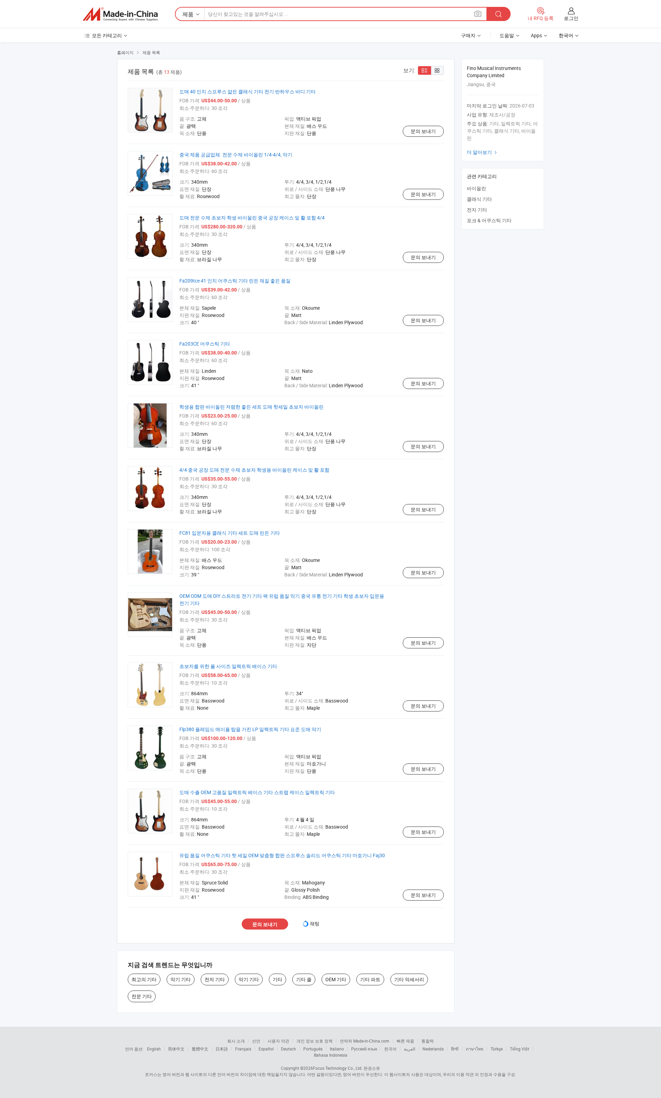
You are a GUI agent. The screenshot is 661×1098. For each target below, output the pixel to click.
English (154, 1048)
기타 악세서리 (409, 979)
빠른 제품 (405, 1041)
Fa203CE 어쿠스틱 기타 (204, 343)
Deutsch (288, 1048)
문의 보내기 (423, 131)
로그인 (571, 18)
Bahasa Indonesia (330, 1055)
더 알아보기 (483, 152)
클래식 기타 (479, 199)
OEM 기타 (335, 979)
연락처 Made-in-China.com (364, 1041)
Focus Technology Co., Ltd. (338, 1068)
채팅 (314, 923)
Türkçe (497, 1048)
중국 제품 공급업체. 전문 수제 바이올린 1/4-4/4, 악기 (235, 154)
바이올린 (476, 188)
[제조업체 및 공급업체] (120, 14)
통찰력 (427, 1041)
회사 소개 (236, 1041)
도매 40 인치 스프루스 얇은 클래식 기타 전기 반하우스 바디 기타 (247, 91)
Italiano (337, 1048)
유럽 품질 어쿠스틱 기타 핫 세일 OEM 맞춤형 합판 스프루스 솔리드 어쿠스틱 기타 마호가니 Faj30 (282, 855)
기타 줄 (304, 979)
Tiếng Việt (519, 1048)
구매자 (468, 35)
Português (313, 1048)
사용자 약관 (278, 1041)
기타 (277, 979)
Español (266, 1048)
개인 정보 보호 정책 (314, 1041)
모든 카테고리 (107, 35)
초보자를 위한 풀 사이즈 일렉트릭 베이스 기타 (228, 666)
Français (243, 1048)
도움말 (507, 35)
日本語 (222, 1048)
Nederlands (433, 1048)
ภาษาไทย (474, 1048)
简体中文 (176, 1048)
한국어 (390, 1048)
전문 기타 (142, 996)
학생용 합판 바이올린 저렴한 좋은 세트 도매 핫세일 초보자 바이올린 (251, 406)
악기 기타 (180, 979)
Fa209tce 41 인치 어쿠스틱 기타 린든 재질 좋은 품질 (235, 280)
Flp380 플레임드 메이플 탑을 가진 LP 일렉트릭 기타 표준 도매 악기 (250, 729)
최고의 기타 (144, 979)
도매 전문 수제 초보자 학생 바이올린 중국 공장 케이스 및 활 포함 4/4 (252, 217)
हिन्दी (455, 1048)
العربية (409, 1048)
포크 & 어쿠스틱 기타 (489, 220)
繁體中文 (200, 1048)
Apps (536, 35)
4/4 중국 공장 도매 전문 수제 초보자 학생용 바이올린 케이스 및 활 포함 (254, 469)
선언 (256, 1041)
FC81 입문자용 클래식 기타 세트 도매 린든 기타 (229, 533)
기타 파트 (370, 979)
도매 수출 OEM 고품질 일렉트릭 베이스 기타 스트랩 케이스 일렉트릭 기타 (257, 792)
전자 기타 (214, 979)
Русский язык (364, 1048)
